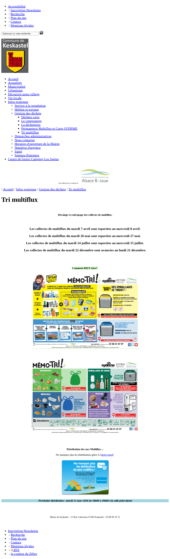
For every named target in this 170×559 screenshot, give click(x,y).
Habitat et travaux (27, 109)
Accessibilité (17, 6)
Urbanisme (15, 90)
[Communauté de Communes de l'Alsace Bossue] (95, 183)
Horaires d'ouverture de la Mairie (37, 144)
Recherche (18, 14)
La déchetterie (31, 124)
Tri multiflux (30, 132)
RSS (16, 550)
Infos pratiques (18, 102)
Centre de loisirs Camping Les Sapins (33, 159)
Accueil (13, 79)
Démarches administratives (33, 136)
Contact (16, 21)
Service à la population (30, 105)
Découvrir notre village (24, 94)
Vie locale (15, 98)
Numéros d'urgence (28, 147)
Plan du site (18, 18)
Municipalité (16, 86)
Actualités (15, 82)
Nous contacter (25, 140)
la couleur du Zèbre (24, 554)
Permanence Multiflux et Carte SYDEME (49, 128)
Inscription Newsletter (26, 10)
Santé (18, 151)
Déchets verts (30, 117)
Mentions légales (22, 25)
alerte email (107, 454)
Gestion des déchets (28, 113)
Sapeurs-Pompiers (27, 155)
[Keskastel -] (14, 72)
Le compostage (31, 121)
